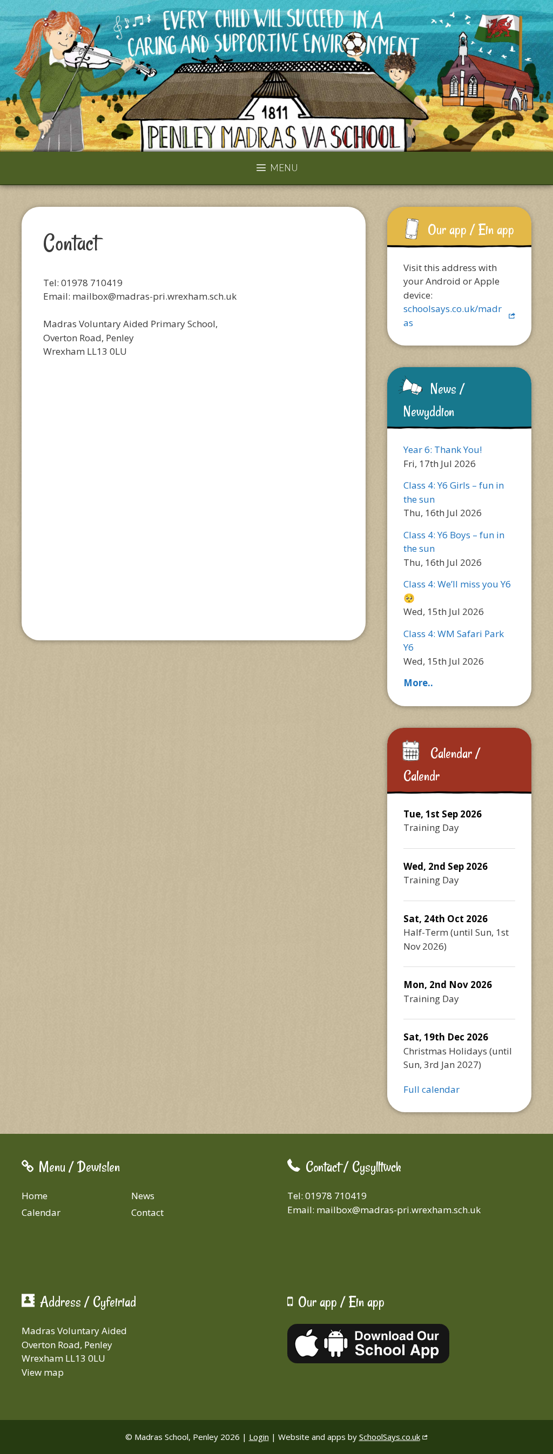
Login (259, 1436)
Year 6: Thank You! (442, 449)
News (142, 1195)
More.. (418, 683)
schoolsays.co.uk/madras (452, 315)
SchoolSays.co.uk (389, 1436)
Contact (147, 1212)
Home (35, 1195)
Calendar (41, 1212)
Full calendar (431, 1089)
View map (43, 1372)
